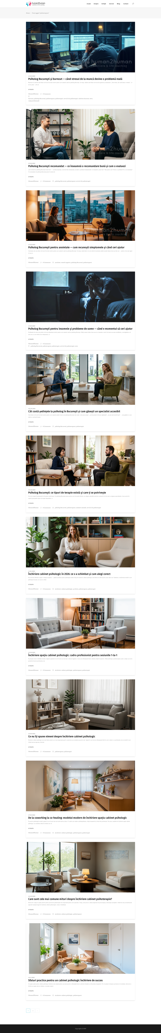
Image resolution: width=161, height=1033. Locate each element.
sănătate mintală (81, 507)
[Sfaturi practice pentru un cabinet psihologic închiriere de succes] (80, 948)
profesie (75, 589)
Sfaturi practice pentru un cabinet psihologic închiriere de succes (65, 980)
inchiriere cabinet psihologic (63, 589)
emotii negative (65, 262)
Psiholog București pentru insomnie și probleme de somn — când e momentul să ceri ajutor (80, 328)
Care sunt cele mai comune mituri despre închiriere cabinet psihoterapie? (70, 899)
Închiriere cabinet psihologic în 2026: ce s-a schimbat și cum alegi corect (69, 574)
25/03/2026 (31, 652)
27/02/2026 (31, 815)
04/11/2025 (31, 977)
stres (91, 98)
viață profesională (33, 101)
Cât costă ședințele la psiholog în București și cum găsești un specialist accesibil (74, 411)
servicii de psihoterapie (70, 98)
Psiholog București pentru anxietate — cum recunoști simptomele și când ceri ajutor (76, 247)
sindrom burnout (83, 98)
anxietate (57, 262)
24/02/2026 (31, 896)
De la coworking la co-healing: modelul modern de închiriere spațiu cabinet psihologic (77, 817)
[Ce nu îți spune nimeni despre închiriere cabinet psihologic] (80, 704)
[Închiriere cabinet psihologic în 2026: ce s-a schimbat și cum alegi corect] (80, 542)
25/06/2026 (31, 76)
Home (28, 13)
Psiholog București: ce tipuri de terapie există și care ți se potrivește (67, 492)
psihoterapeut (50, 98)
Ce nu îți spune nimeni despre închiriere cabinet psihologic (61, 736)
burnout (30, 98)
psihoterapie (59, 98)
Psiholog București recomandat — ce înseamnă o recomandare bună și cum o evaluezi (77, 166)
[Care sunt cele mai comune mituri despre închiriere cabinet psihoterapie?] (80, 867)
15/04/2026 (31, 571)
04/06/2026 (31, 408)
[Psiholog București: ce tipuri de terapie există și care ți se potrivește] (80, 461)
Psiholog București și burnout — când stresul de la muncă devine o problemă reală (75, 78)
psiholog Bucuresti (39, 98)
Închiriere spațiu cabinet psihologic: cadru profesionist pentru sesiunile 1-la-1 (72, 655)
